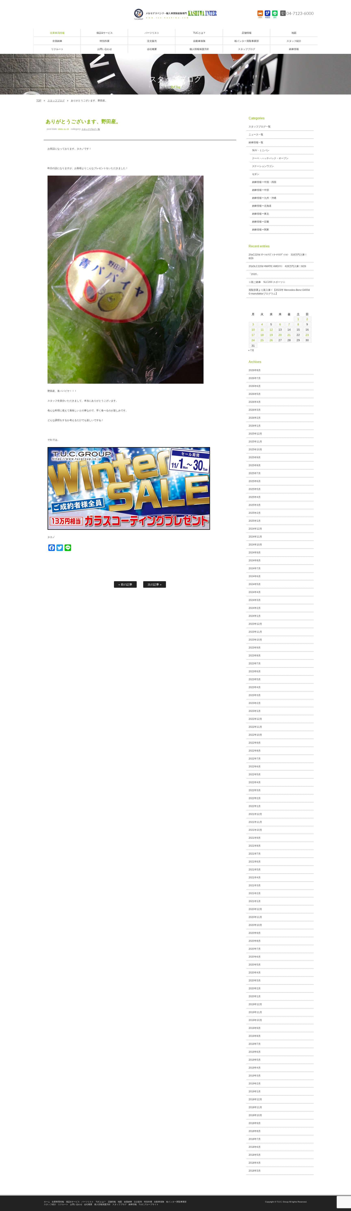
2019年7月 (255, 1044)
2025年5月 (255, 489)
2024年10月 (255, 544)
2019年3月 (255, 1075)
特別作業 (148, 1202)
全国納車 (128, 1202)
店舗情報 (112, 1202)
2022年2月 (255, 798)
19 (271, 335)
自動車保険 (159, 1202)
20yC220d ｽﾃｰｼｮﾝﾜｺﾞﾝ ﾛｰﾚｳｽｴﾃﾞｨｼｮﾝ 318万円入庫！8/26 (278, 256)
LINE (275, 17)
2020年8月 (255, 940)
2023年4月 (255, 687)
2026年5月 (255, 394)
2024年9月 (255, 552)
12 (271, 329)
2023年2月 (255, 703)
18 (262, 335)
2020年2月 (255, 988)
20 (280, 335)
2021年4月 (255, 877)
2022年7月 (255, 758)
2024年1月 (255, 616)
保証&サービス (73, 1202)
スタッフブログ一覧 (91, 129)
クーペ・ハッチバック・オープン (270, 158)
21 (289, 335)
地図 (120, 1202)
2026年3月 (255, 409)
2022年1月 (255, 806)
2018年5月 (255, 1154)
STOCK (260, 17)
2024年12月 (255, 528)
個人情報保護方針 (102, 1204)
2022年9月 (255, 742)
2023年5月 (255, 679)
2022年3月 (255, 790)
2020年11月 (255, 917)
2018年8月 (255, 1131)
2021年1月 (255, 901)
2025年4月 (255, 497)
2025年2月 (255, 513)
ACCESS (267, 17)
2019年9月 (255, 1028)
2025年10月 (255, 449)
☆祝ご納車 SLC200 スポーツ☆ (267, 282)
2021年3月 (255, 885)
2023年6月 (255, 671)
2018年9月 (255, 1123)
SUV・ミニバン (260, 150)
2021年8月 (255, 845)
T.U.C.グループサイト (149, 1204)
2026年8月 (255, 370)
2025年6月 (255, 481)
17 (253, 335)
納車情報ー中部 (260, 190)
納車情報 (133, 1204)
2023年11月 (255, 631)
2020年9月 (255, 933)
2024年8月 (255, 560)
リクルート (63, 1204)
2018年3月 (255, 1170)
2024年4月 (255, 592)
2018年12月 (255, 1099)
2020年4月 (255, 972)
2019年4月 (255, 1067)
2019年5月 (255, 1059)
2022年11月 (255, 727)
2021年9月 (255, 837)
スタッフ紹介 (50, 1204)
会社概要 (88, 1204)
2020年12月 (255, 909)
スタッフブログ (56, 100)
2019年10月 (255, 1020)
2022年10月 (255, 734)
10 (253, 329)
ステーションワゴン (263, 166)
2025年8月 (255, 465)
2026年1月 (255, 425)
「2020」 (254, 274)
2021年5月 (255, 869)
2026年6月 (255, 386)
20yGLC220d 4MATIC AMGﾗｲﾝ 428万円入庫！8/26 (277, 266)
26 (271, 340)
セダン (255, 174)
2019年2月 (255, 1083)
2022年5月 (255, 774)
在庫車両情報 (58, 1202)
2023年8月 (255, 655)
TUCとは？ (101, 1202)
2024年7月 (255, 568)
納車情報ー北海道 (262, 205)
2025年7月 (255, 473)
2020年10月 (255, 925)
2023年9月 (255, 647)
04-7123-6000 (300, 13)
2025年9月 (255, 457)
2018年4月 (255, 1162)
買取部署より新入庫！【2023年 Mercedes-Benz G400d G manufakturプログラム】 (279, 292)
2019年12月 (255, 1004)
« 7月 (251, 350)
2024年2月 (255, 608)
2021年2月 (255, 893)
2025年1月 (255, 520)
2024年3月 (255, 600)
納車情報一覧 (256, 142)
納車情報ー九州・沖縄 (264, 198)
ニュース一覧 (256, 134)
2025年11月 (255, 441)
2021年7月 (255, 853)
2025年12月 (255, 433)
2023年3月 (255, 695)
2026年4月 (255, 402)
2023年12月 (255, 623)
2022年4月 (255, 782)
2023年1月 (255, 711)
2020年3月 (255, 980)
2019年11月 (255, 1012)
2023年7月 (255, 663)
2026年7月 (255, 378)
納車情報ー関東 (260, 229)
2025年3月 (255, 505)
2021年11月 (255, 822)
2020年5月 (255, 964)
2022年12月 (255, 719)
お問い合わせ (76, 1204)
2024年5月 (255, 584)
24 (253, 340)
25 (262, 340)
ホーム (47, 1202)
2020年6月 (255, 956)
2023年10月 (255, 639)
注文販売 (138, 1202)
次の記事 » (154, 584)
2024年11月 (255, 536)
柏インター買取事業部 (176, 1202)
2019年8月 (255, 1036)
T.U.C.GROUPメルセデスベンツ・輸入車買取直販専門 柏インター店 (175, 14)
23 (307, 335)
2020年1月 (255, 996)
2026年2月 (255, 417)
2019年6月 (255, 1051)
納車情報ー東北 (260, 213)
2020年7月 (255, 948)
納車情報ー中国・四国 (264, 182)
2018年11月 (255, 1107)
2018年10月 (255, 1115)
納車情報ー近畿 (260, 221)
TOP (38, 100)
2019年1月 (255, 1091)
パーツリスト (87, 1202)
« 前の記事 (125, 584)
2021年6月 (255, 861)
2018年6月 (255, 1147)
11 (262, 329)
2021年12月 (255, 814)
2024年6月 (255, 576)
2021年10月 (255, 830)
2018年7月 (255, 1139)
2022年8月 (255, 750)
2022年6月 (255, 766)
